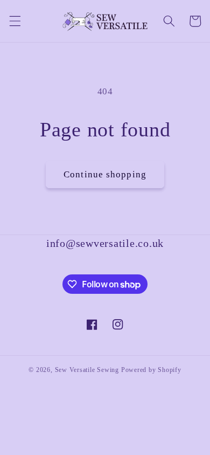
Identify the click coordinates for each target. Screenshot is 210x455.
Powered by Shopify (151, 370)
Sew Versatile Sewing (87, 370)
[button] (14, 21)
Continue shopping (105, 174)
